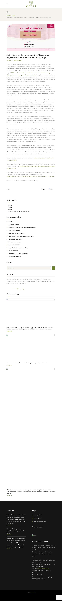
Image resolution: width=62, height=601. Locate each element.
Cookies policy (38, 518)
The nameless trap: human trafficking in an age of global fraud (26, 363)
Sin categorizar (13, 250)
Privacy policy (37, 515)
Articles (13, 15)
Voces (8, 189)
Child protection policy (40, 521)
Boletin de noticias (14, 224)
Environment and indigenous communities (21, 236)
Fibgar (10, 60)
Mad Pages (33, 592)
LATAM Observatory (14, 242)
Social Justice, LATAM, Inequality (18, 253)
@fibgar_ (10, 209)
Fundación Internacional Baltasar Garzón (18, 211)
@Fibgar (10, 205)
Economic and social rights (16, 233)
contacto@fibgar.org (17, 289)
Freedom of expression (15, 239)
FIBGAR (9, 15)
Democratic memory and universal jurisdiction (22, 227)
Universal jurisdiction (15, 256)
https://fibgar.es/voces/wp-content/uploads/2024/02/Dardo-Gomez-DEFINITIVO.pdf (30, 176)
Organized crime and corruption (18, 248)
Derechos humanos (14, 230)
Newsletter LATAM (14, 245)
